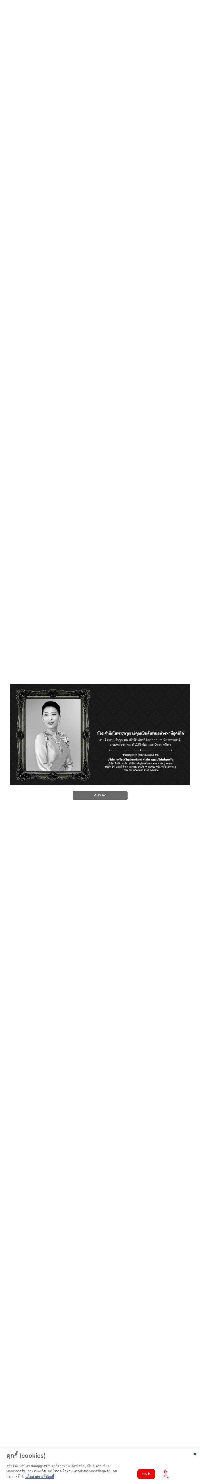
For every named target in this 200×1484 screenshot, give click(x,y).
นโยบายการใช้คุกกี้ (39, 1476)
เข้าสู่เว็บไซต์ (100, 795)
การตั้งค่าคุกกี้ (165, 1474)
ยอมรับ (146, 1474)
